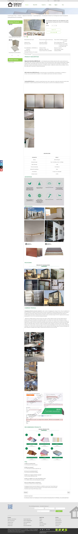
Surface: (55, 49)
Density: (55, 47)
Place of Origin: (56, 42)
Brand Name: (26, 43)
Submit (59, 511)
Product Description (28, 54)
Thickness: (41, 47)
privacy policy (42, 525)
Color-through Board (27, 522)
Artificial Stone (10, 525)
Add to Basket (53, 32)
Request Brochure (58, 520)
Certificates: (56, 50)
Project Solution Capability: (58, 39)
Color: (25, 50)
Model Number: (42, 43)
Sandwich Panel (10, 522)
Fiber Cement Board (11, 520)
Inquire (53, 29)
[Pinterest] (49, 529)
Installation (41, 522)
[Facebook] (1, 161)
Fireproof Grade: (42, 50)
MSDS (41, 520)
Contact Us (57, 525)
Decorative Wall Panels (27, 525)
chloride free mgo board (28, 495)
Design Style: (41, 42)
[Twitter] (1, 167)
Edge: (40, 49)
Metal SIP (25, 523)
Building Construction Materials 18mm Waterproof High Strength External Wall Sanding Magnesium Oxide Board (15, 52)
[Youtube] (1, 170)
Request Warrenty (58, 522)
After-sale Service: (42, 39)
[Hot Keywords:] (48, 1)
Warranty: (26, 39)
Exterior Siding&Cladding (28, 520)
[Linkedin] (1, 164)
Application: (26, 42)
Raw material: (56, 43)
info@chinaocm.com (20, 0)
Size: (25, 47)
